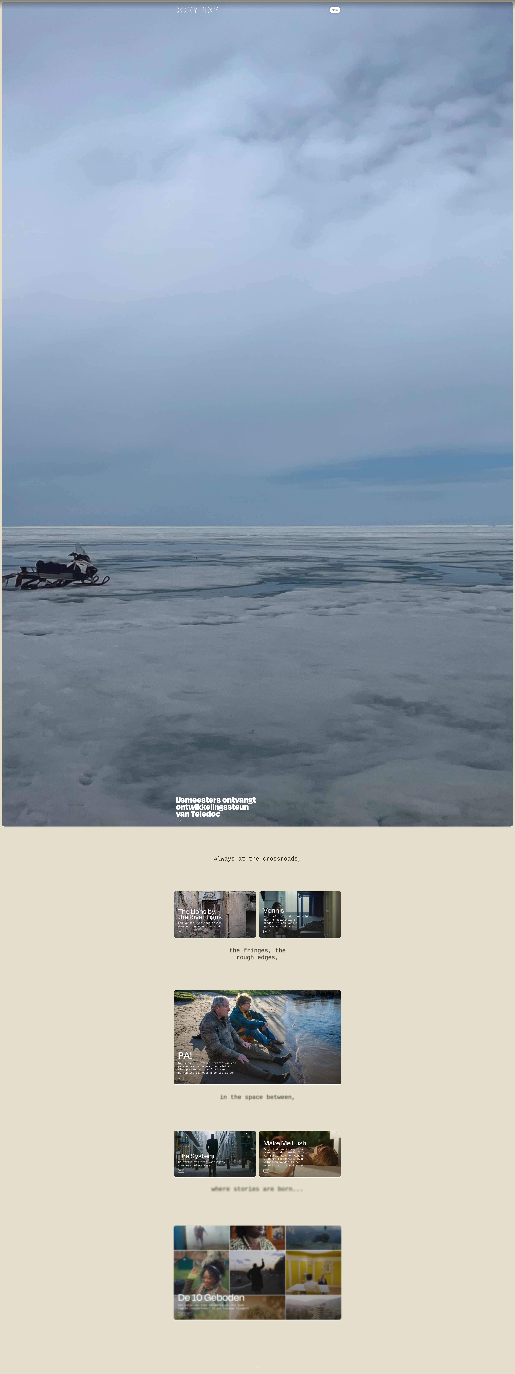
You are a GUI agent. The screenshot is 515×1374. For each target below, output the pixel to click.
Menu (335, 9)
